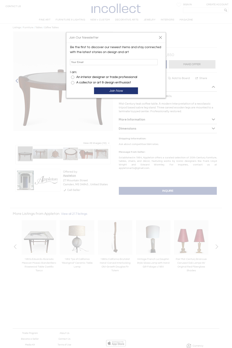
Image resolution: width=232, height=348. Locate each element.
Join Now (116, 90)
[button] (160, 37)
